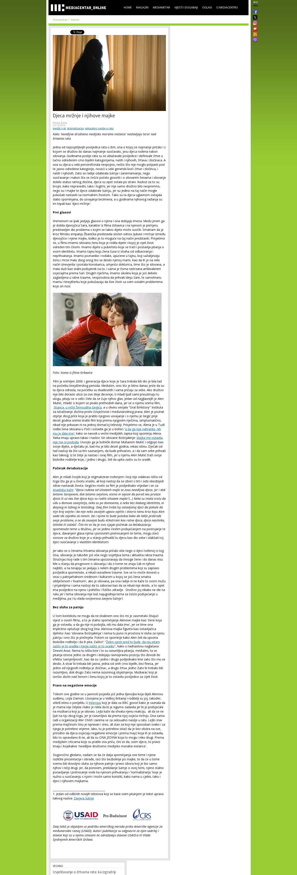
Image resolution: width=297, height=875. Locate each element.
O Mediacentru (227, 7)
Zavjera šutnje (84, 798)
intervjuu (95, 703)
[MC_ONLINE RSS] (254, 34)
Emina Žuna (60, 123)
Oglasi (207, 7)
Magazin (142, 7)
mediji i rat (59, 128)
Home (128, 7)
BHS (255, 2)
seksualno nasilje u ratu (99, 128)
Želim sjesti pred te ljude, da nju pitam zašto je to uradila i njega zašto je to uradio (106, 644)
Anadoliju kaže (63, 490)
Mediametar (161, 7)
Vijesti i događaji (186, 7)
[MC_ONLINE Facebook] (254, 12)
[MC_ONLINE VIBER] (254, 40)
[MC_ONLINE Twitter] (254, 17)
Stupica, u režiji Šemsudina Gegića (78, 407)
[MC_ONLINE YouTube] (254, 28)
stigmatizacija (75, 128)
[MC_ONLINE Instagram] (254, 23)
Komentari (60, 20)
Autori (75, 20)
